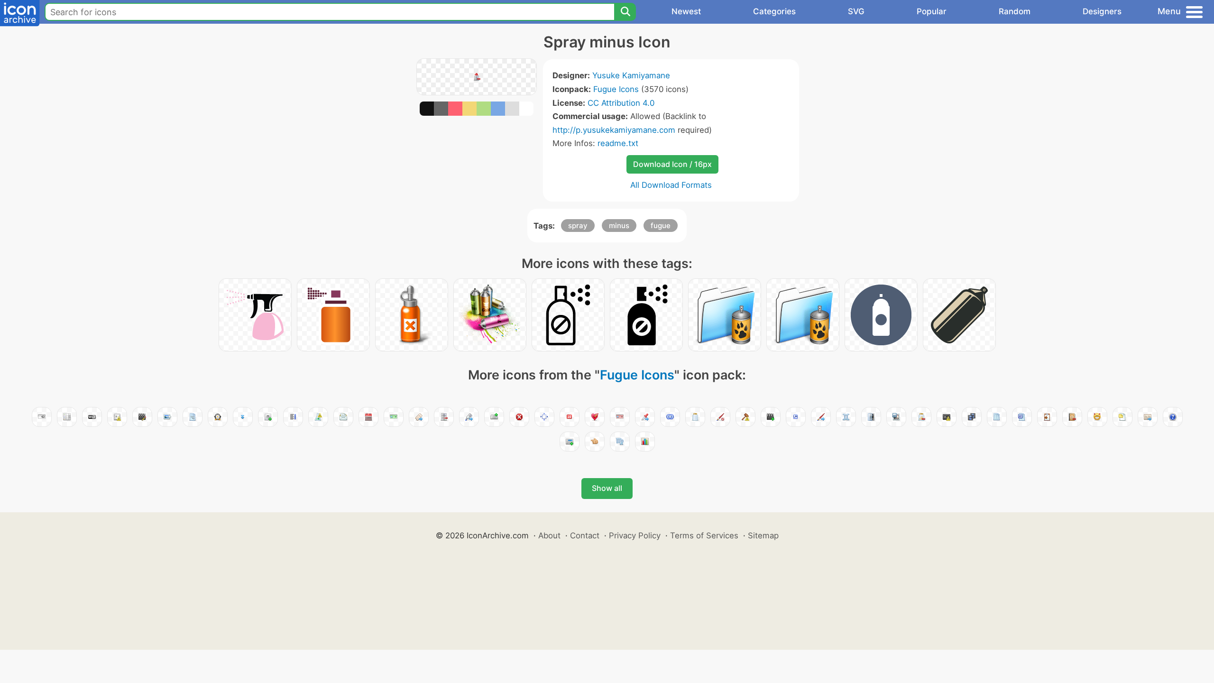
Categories (774, 11)
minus (619, 225)
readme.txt (618, 143)
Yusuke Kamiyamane (631, 75)
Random (1014, 11)
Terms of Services (704, 535)
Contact (584, 535)
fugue (661, 225)
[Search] (625, 12)
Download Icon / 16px (672, 164)
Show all (607, 488)
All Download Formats (671, 185)
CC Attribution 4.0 (621, 103)
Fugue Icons (616, 89)
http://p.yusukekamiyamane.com (613, 130)
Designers (1102, 11)
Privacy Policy (635, 535)
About (549, 535)
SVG (856, 11)
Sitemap (763, 535)
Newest (686, 11)
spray (578, 225)
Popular (932, 11)
